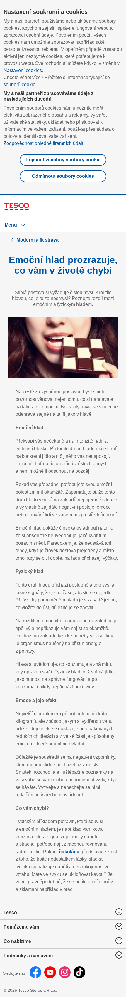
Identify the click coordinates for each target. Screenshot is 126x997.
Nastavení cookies (23, 70)
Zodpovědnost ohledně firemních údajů (44, 143)
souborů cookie (19, 84)
